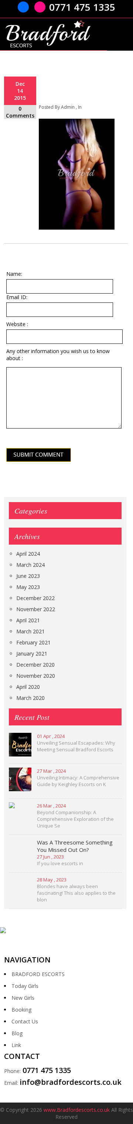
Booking (21, 1009)
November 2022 (35, 609)
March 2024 (30, 564)
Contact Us (24, 1021)
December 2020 (35, 664)
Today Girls (24, 985)
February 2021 (33, 642)
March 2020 (30, 697)
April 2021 (28, 620)
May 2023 (28, 586)
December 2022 (35, 598)
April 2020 (28, 686)
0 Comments (20, 112)
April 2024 (28, 553)
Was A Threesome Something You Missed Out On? (75, 846)
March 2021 (30, 631)
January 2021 (31, 653)
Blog (17, 1033)
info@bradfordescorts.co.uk (71, 1082)
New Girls (22, 997)
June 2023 (28, 575)
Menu (120, 35)
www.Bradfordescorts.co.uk (77, 1109)
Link (16, 1045)
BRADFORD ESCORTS (38, 974)
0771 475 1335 (82, 7)
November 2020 (35, 675)
